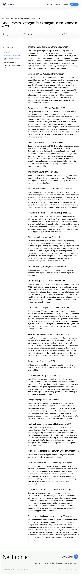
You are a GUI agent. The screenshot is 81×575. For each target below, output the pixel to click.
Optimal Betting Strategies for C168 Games (12, 59)
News (7, 18)
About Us (60, 569)
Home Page (37, 563)
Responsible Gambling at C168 (11, 62)
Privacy (67, 569)
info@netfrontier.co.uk (64, 563)
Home (3, 18)
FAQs (52, 563)
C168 (39, 53)
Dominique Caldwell (8, 35)
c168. (60, 522)
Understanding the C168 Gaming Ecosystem (12, 51)
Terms (71, 569)
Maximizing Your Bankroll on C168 (12, 55)
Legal (76, 569)
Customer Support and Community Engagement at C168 (12, 66)
